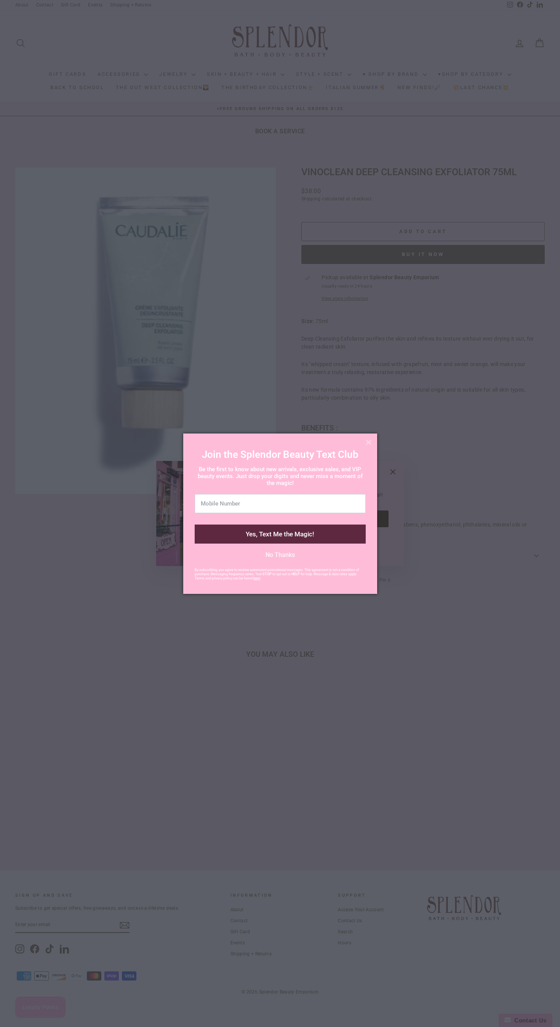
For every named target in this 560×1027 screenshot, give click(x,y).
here (256, 578)
